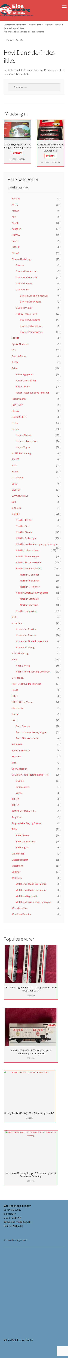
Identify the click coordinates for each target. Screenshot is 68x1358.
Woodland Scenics (21, 914)
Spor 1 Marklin (19, 768)
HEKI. (15, 422)
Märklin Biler (23, 526)
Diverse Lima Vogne (30, 301)
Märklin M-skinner (30, 586)
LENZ (15, 483)
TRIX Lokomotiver (26, 841)
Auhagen (16, 228)
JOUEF (15, 459)
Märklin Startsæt (29, 598)
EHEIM (15, 338)
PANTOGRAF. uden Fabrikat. (26, 683)
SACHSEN (17, 744)
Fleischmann (19, 398)
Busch (15, 241)
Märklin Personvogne (27, 556)
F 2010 (15, 362)
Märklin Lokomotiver (27, 550)
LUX (14, 501)
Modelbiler (17, 623)
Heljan (15, 429)
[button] (64, 7)
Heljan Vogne (23, 447)
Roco (14, 720)
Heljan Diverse (23, 435)
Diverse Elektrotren (26, 271)
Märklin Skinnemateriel (28, 568)
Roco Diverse (23, 726)
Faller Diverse (23, 386)
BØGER (16, 247)
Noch (14, 659)
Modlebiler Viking (25, 647)
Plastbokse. (18, 708)
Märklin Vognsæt (29, 604)
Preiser (15, 714)
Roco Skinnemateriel (27, 738)
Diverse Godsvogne (30, 319)
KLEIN (15, 471)
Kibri (14, 465)
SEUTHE (16, 756)
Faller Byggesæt (25, 374)
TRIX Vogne (22, 847)
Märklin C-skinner (29, 574)
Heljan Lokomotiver (26, 441)
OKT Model (18, 677)
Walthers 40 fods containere (31, 890)
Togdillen (17, 817)
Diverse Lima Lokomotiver (34, 295)
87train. (16, 198)
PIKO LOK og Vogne (22, 702)
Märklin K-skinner (29, 580)
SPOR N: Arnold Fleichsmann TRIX (30, 774)
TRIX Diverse (22, 835)
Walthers (17, 877)
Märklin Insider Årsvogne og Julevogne (37, 544)
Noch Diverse (23, 665)
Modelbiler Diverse (26, 635)
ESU (14, 350)
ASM (14, 216)
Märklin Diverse (24, 532)
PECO (15, 689)
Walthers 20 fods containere (31, 883)
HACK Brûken (19, 416)
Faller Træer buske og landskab (32, 392)
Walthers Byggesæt (26, 896)
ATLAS (15, 222)
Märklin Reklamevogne (28, 562)
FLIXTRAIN (17, 404)
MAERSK (16, 507)
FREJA (15, 410)
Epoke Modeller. (20, 344)
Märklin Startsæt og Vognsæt (32, 592)
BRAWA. (16, 234)
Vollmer (16, 871)
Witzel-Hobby (19, 908)
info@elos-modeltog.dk (17, 1221)
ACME (15, 204)
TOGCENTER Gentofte (24, 811)
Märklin (16, 513)
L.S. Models (17, 477)
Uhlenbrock (18, 853)
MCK (14, 617)
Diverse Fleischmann (27, 277)
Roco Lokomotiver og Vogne (31, 732)
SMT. (14, 762)
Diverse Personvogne (31, 331)
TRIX (14, 829)
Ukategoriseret (20, 859)
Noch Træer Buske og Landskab (33, 671)
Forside (10, 40)
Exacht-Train (19, 356)
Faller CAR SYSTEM (26, 380)
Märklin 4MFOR (24, 520)
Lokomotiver (23, 786)
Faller (15, 368)
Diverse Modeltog (21, 259)
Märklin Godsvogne (26, 538)
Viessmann (17, 865)
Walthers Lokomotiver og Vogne (33, 902)
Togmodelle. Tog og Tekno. (26, 823)
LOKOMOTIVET (20, 495)
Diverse (20, 265)
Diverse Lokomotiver (31, 325)
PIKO (14, 695)
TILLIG (15, 805)
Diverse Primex (24, 307)
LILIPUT (16, 489)
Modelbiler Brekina (26, 629)
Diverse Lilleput (24, 283)
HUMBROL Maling (21, 453)
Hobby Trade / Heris (26, 313)
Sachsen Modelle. (21, 750)
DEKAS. (15, 253)
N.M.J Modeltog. (20, 653)
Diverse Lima (23, 289)
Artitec (15, 210)
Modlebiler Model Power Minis (32, 641)
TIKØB (15, 799)
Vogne (19, 792)
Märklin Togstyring (26, 611)
